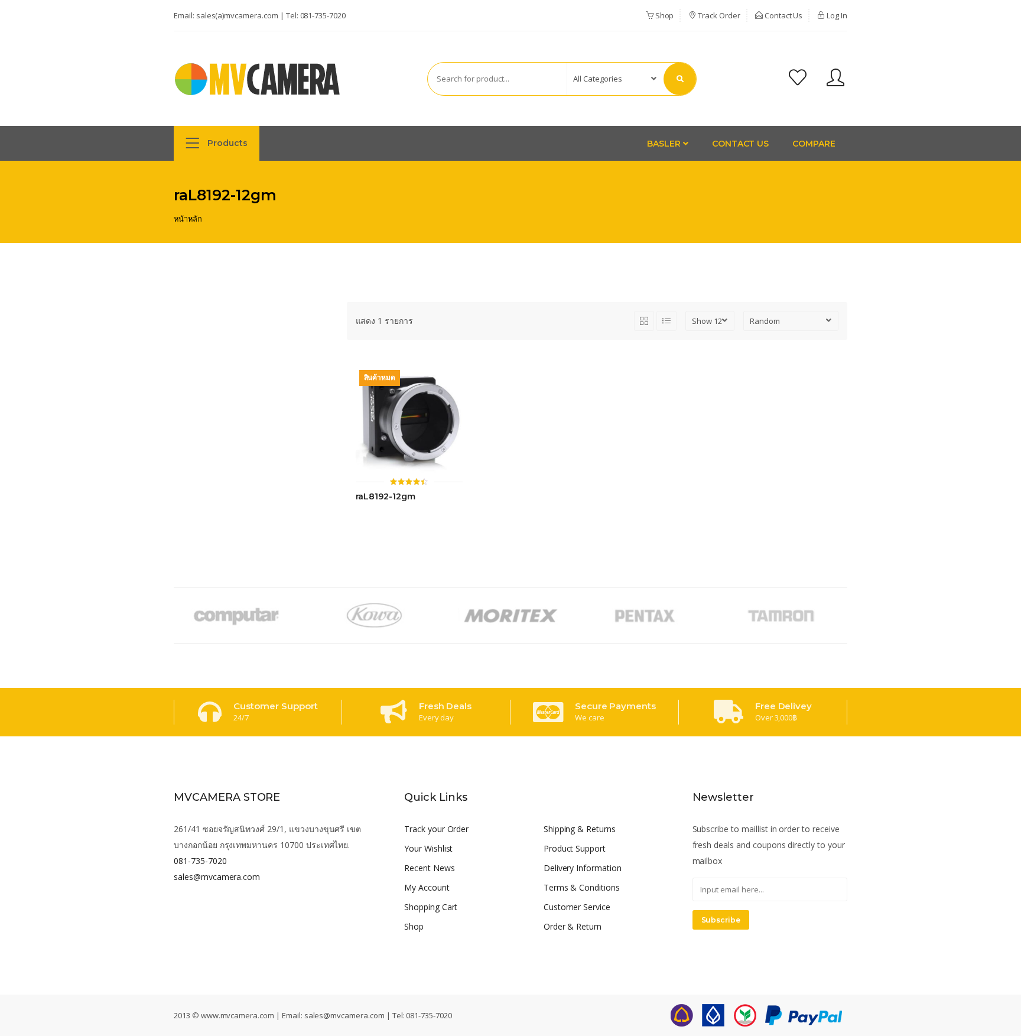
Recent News (429, 867)
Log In (836, 15)
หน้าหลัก (188, 218)
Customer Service (577, 906)
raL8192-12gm (385, 497)
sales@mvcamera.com (217, 876)
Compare (813, 143)
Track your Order (436, 828)
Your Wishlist (428, 848)
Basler (665, 143)
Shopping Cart (430, 906)
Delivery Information (583, 867)
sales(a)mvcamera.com (237, 15)
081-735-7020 (323, 15)
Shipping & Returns (580, 828)
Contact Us (783, 15)
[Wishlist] (798, 79)
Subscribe (721, 919)
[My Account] (835, 79)
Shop (663, 15)
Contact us (740, 143)
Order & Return (572, 926)
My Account (427, 887)
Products (226, 143)
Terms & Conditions (582, 887)
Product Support (575, 848)
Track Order (718, 15)
